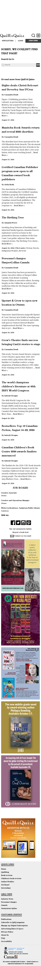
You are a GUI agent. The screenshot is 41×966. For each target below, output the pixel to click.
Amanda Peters (10, 223)
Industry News (7, 899)
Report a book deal (20, 532)
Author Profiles (7, 882)
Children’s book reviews (11, 879)
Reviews (22, 251)
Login (20, 41)
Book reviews (6, 875)
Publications (6, 919)
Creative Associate (9, 493)
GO (38, 65)
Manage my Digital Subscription (14, 926)
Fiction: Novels (32, 248)
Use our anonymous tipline (20, 529)
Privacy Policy (7, 932)
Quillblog (5, 872)
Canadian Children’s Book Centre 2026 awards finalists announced (19, 451)
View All (5, 515)
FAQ (3, 938)
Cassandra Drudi (11, 95)
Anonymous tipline (9, 909)
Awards (4, 905)
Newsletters (8, 41)
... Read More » (18, 205)
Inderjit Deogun (11, 396)
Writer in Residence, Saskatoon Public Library (20, 508)
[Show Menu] (38, 35)
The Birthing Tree (13, 217)
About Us (5, 935)
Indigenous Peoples (10, 251)
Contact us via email (22, 536)
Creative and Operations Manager (15, 501)
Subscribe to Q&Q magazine (13, 923)
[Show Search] (33, 35)
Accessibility (6, 942)
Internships (6, 888)
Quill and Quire (13, 37)
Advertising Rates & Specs (12, 929)
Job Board (5, 885)
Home (3, 869)
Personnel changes (9, 902)
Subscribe (33, 41)
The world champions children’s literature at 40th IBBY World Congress (19, 386)
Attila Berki (9, 185)
